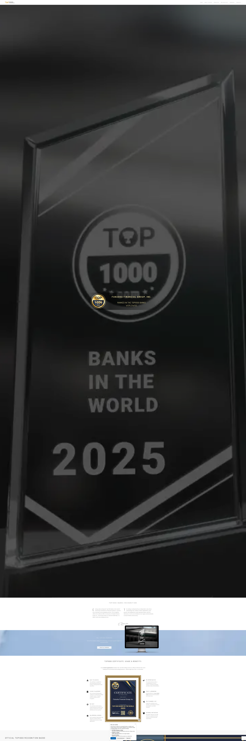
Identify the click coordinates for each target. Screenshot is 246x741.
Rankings (232, 2)
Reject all (128, 738)
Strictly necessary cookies (117, 730)
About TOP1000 (208, 2)
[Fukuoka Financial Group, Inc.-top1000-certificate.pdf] (139, 720)
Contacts (238, 2)
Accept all (113, 738)
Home (201, 2)
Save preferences (120, 738)
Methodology (224, 2)
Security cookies (115, 735)
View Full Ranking (104, 647)
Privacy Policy (114, 728)
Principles (216, 2)
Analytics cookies (115, 732)
